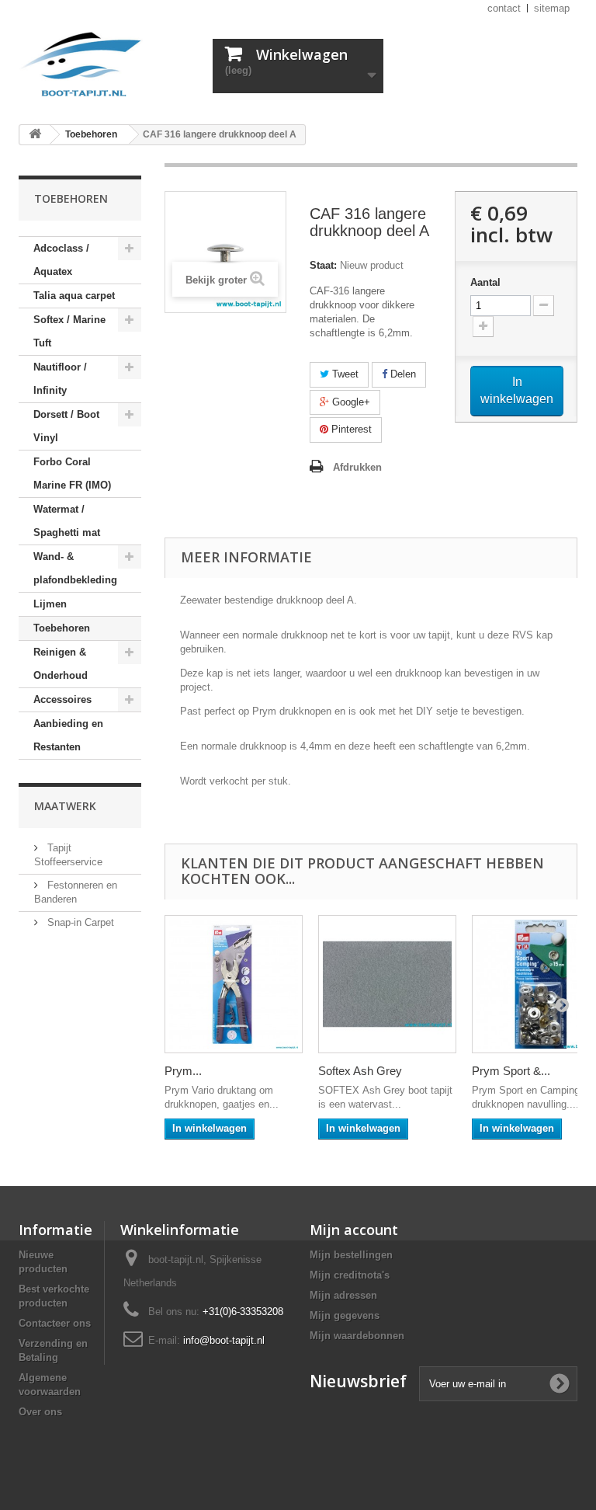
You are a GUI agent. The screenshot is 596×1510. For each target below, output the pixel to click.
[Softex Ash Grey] (387, 984)
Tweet (344, 374)
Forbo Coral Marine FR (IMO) (72, 473)
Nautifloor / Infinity (60, 378)
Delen (401, 374)
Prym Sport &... (511, 1070)
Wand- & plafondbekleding (75, 568)
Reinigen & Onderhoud (60, 663)
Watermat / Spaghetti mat (66, 520)
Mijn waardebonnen (357, 1335)
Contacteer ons (55, 1323)
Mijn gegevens (344, 1315)
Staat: (323, 265)
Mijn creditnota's (350, 1275)
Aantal (485, 282)
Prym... (183, 1070)
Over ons (40, 1412)
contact (504, 8)
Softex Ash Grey (360, 1070)
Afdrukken (357, 467)
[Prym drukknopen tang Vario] (234, 984)
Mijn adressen (343, 1295)
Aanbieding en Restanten (68, 735)
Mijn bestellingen (351, 1255)
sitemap (552, 8)
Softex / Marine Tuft (69, 331)
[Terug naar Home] (35, 134)
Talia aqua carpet (74, 295)
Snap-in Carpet (79, 922)
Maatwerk (65, 805)
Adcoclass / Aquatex (61, 259)
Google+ (349, 402)
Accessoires (62, 699)
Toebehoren (61, 628)
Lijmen (50, 604)
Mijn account (354, 1229)
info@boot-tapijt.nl (224, 1340)
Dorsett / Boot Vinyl (66, 426)
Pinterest (350, 429)
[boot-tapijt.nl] (104, 66)
